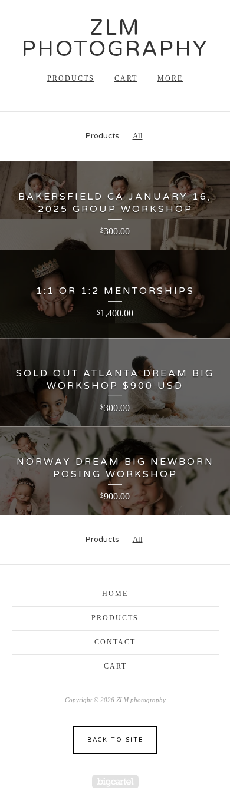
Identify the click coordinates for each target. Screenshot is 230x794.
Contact (115, 642)
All (138, 135)
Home (115, 594)
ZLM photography (115, 38)
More (170, 78)
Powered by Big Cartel (115, 781)
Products (70, 78)
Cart (125, 78)
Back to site (115, 739)
